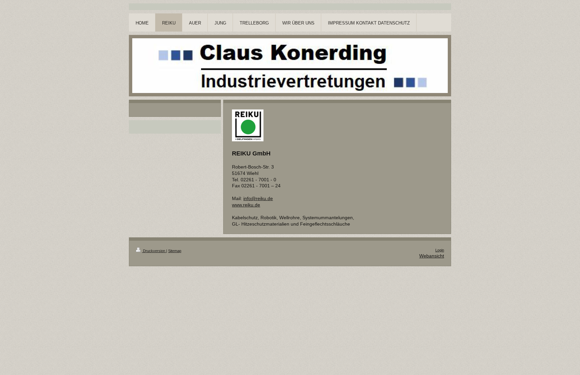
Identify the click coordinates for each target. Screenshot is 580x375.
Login (439, 250)
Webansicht (431, 256)
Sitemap (174, 251)
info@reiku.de (258, 198)
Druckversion (154, 251)
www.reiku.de (246, 204)
